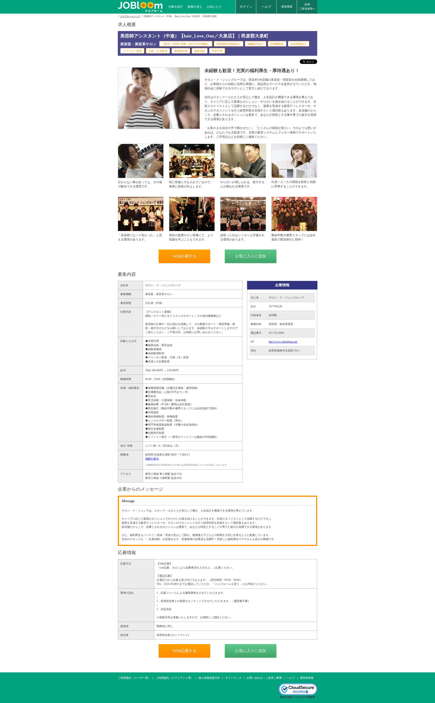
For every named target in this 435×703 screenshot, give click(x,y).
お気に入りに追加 (250, 256)
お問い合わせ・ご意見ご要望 (264, 677)
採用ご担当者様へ (307, 6)
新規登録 (286, 6)
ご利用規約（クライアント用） (174, 677)
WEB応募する (184, 256)
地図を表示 (152, 458)
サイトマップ (233, 677)
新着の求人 (195, 6)
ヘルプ (266, 6)
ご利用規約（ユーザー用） (134, 677)
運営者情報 (307, 677)
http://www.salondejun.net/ (283, 341)
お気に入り (214, 6)
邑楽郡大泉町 (162, 454)
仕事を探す (175, 6)
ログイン (246, 6)
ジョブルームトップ (130, 16)
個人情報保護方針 (209, 677)
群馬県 (149, 454)
